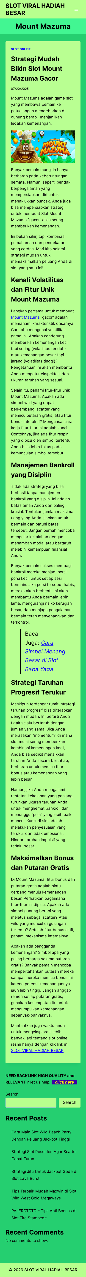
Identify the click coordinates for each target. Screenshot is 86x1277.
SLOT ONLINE (21, 49)
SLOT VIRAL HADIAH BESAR (50, 1270)
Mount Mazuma (25, 317)
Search (12, 1094)
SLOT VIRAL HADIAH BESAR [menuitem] (37, 1050)
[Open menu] (76, 9)
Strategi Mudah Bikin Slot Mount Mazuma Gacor (36, 68)
